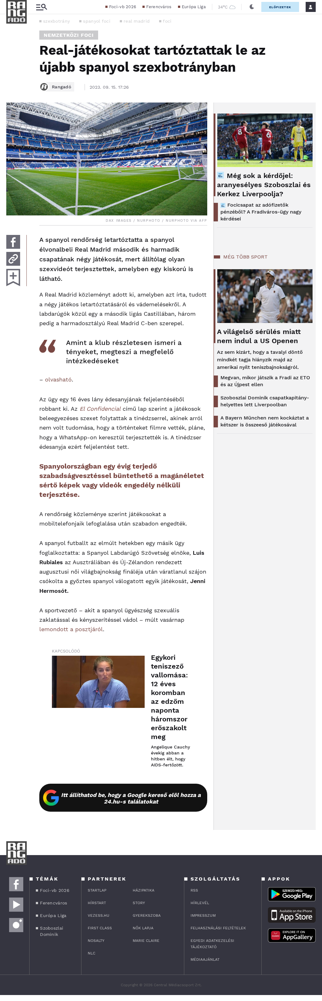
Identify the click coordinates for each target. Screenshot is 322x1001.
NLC (91, 953)
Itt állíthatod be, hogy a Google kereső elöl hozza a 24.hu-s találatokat (131, 798)
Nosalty (96, 940)
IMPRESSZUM (203, 915)
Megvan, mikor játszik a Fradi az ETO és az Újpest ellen (265, 381)
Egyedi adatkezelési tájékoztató (212, 943)
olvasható (58, 379)
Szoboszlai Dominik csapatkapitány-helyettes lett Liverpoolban (264, 401)
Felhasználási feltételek (218, 928)
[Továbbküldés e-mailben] (13, 259)
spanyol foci (96, 21)
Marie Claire (146, 940)
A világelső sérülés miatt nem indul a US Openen (259, 336)
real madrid (137, 21)
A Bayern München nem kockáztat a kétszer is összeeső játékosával (264, 421)
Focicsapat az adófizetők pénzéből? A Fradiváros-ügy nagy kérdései (260, 212)
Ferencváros (158, 6)
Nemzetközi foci (69, 35)
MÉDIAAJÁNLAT (205, 959)
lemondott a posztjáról (71, 629)
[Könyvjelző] (13, 277)
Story (139, 903)
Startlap (97, 890)
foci (167, 21)
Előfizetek (280, 7)
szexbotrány (56, 21)
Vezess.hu (98, 915)
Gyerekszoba (147, 915)
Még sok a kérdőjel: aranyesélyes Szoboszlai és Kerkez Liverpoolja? (264, 185)
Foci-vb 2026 (122, 6)
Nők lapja (143, 928)
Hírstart (97, 903)
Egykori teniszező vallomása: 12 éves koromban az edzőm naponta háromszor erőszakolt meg (169, 697)
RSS (194, 890)
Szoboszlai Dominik (51, 931)
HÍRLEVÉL (200, 903)
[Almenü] (41, 7)
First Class (100, 928)
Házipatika (143, 890)
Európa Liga (194, 6)
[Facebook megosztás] (13, 242)
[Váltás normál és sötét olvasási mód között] (252, 7)
